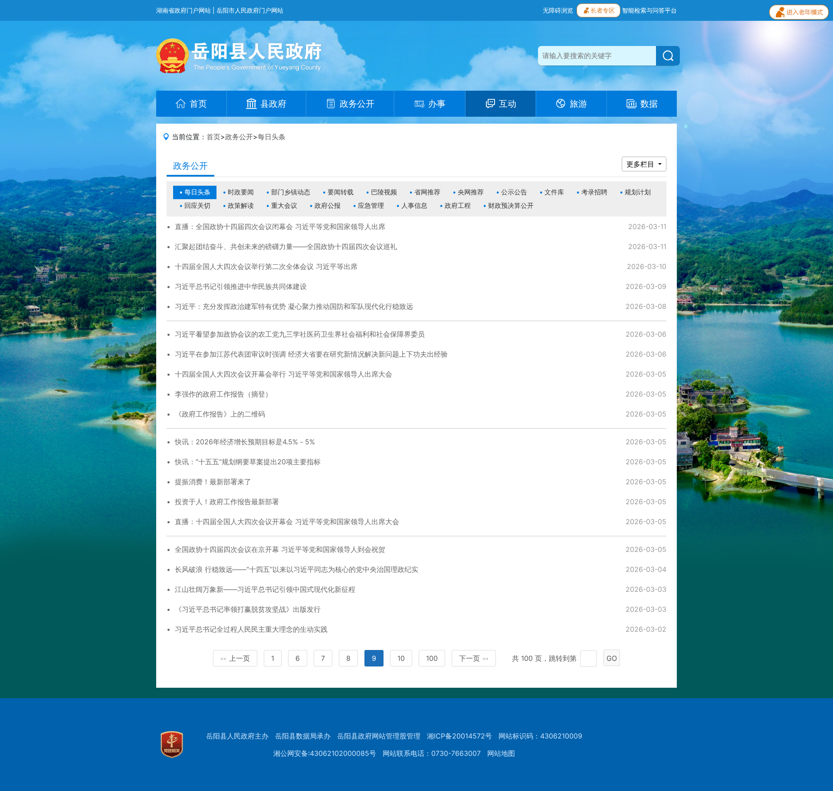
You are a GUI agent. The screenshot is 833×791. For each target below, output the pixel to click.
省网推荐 (427, 192)
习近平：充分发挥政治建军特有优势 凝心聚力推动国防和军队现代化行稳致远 (294, 306)
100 (432, 658)
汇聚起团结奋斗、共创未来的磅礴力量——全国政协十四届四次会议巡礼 (286, 246)
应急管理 (371, 205)
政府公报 (328, 205)
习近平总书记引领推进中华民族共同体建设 (241, 286)
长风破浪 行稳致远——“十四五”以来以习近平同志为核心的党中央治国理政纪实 (296, 569)
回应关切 (197, 205)
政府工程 (458, 205)
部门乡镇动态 (290, 192)
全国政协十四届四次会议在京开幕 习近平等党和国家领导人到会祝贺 (280, 549)
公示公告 (514, 192)
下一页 (474, 658)
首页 (213, 136)
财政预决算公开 (511, 205)
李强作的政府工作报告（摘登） (223, 394)
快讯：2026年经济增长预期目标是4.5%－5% (245, 441)
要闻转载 (341, 192)
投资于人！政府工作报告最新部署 (227, 501)
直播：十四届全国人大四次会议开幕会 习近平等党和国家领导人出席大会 (287, 521)
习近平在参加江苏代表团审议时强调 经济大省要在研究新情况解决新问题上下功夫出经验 (311, 354)
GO (612, 658)
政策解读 (241, 205)
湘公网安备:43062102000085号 (324, 753)
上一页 (235, 658)
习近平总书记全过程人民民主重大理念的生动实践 (251, 629)
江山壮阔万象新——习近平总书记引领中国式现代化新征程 (265, 589)
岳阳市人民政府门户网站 (249, 10)
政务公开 (239, 136)
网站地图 (501, 753)
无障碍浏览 (558, 10)
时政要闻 (241, 192)
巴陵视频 (384, 192)
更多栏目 (641, 164)
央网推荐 (471, 192)
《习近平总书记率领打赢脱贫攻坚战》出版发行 (248, 609)
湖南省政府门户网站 (183, 10)
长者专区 (602, 10)
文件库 (554, 192)
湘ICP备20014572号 (459, 736)
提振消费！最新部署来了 (213, 481)
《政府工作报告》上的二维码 (220, 414)
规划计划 (638, 192)
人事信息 (414, 205)
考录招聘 (594, 192)
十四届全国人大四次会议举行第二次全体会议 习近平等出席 (266, 266)
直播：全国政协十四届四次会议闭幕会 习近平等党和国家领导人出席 (280, 226)
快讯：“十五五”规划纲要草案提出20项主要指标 (248, 461)
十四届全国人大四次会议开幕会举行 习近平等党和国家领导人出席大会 (283, 374)
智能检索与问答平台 (649, 10)
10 (401, 658)
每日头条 (271, 136)
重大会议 (284, 205)
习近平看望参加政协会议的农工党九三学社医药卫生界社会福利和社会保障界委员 (300, 334)
